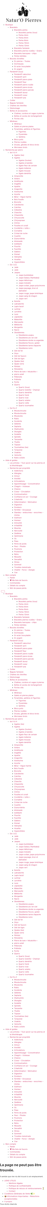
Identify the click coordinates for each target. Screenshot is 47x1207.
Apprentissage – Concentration (27, 484)
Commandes (15, 583)
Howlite (17, 259)
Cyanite (17, 236)
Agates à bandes (25, 163)
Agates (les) (19, 155)
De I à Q (13, 265)
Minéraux (13, 121)
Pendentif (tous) (16, 72)
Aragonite (18, 189)
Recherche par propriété (20, 468)
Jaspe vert (23, 298)
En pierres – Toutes (22, 61)
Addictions (18, 471)
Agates (17, 158)
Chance (17, 489)
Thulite (17, 442)
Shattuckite (19, 429)
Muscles (17, 528)
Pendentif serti (20, 77)
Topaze (17, 445)
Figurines (22, 132)
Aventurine (18, 192)
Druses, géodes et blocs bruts (26, 145)
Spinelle (17, 437)
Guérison (18, 518)
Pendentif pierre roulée (23, 85)
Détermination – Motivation (25, 502)
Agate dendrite (25, 173)
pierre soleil (19, 374)
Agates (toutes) (25, 160)
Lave (16, 314)
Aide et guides (11, 460)
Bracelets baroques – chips (25, 53)
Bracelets (13, 27)
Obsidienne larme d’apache (30, 345)
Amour (17, 476)
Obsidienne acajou (26, 335)
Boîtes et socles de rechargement (28, 116)
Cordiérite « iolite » (22, 228)
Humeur (17, 520)
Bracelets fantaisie (21, 48)
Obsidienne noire (25, 348)
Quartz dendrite (25, 392)
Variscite (17, 455)
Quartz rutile (24, 403)
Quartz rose (23, 398)
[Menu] (3, 591)
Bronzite (17, 202)
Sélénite (17, 424)
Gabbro (17, 252)
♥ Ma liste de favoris (18, 580)
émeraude (18, 241)
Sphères (22, 137)
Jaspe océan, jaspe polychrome (32, 285)
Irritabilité (18, 525)
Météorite (18, 325)
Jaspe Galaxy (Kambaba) (29, 278)
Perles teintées (20, 56)
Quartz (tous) (24, 387)
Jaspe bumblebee (26, 275)
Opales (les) (19, 361)
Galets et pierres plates (23, 126)
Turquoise (18, 450)
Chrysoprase (19, 220)
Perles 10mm (24, 43)
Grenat (17, 254)
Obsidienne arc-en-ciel (28, 338)
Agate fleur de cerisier (28, 165)
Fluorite (17, 246)
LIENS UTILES (10, 1181)
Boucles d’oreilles (17, 58)
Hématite (18, 257)
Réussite (17, 557)
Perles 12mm (24, 45)
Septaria (17, 426)
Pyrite (16, 382)
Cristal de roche (20, 233)
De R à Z (13, 408)
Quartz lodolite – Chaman (29, 390)
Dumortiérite (19, 238)
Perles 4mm (23, 35)
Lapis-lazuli (19, 306)
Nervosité (18, 531)
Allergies (17, 473)
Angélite (17, 184)
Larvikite (17, 311)
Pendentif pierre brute (23, 87)
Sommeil (17, 565)
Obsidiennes (19, 332)
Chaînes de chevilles (18, 105)
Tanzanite (18, 439)
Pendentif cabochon (22, 74)
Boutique (9, 25)
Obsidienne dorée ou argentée (31, 340)
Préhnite (17, 379)
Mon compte (10, 575)
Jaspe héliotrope (25, 280)
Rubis (16, 418)
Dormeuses (19, 64)
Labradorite (19, 304)
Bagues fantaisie (16, 103)
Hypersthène (19, 262)
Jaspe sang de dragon (28, 296)
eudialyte (18, 244)
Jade (16, 267)
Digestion (18, 505)
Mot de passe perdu (18, 588)
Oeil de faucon (20, 356)
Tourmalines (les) (21, 447)
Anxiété (17, 478)
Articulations (19, 481)
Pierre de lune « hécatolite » (25, 371)
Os (15, 538)
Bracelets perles (20, 30)
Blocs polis (18, 139)
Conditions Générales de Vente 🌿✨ (19, 1194)
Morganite (18, 327)
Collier (12, 100)
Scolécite (18, 421)
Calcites (17, 207)
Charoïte (17, 212)
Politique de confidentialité (20, 1186)
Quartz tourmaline (26, 405)
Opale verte (19, 364)
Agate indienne (25, 168)
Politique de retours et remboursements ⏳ (26, 1188)
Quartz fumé (24, 395)
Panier (12, 578)
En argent (18, 69)
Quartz (17, 385)
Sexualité (18, 559)
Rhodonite (18, 416)
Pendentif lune (20, 98)
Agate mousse (24, 171)
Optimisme (18, 536)
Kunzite (17, 301)
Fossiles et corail (21, 225)
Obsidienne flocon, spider (29, 343)
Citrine (17, 223)
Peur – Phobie (20, 546)
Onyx (16, 353)
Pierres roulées (20, 142)
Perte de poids (20, 544)
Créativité (18, 499)
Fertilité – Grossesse (22, 510)
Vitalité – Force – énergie (24, 570)
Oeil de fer (18, 351)
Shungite (17, 431)
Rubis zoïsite (19, 458)
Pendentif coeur (20, 95)
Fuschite (17, 249)
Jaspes (17, 272)
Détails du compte (17, 585)
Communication (20, 494)
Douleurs (18, 507)
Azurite (17, 194)
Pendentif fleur (20, 82)
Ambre (17, 178)
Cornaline (18, 231)
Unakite (17, 452)
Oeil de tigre (19, 358)
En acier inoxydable (22, 66)
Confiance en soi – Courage (25, 497)
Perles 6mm (23, 38)
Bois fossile (19, 199)
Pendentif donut (20, 92)
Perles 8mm (23, 40)
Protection (18, 551)
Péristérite (18, 369)
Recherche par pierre (14, 150)
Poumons (18, 549)
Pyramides (23, 134)
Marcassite (18, 322)
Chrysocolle (19, 218)
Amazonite (18, 176)
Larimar (17, 309)
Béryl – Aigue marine (22, 197)
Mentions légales (16, 1183)
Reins (16, 554)
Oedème (17, 533)
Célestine (18, 210)
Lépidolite (18, 317)
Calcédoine (19, 205)
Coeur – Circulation (22, 491)
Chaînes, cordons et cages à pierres (29, 113)
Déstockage (15, 108)
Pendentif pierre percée (24, 90)
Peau (16, 541)
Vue (15, 572)
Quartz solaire (24, 400)
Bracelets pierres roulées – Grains (28, 51)
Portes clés (19, 118)
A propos (8, 1201)
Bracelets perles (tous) (28, 32)
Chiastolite (18, 215)
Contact (12, 1191)
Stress (16, 562)
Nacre (16, 330)
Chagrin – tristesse (22, 486)
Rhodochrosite (20, 411)
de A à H (13, 152)
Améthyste (18, 181)
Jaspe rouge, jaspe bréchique (31, 293)
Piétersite (18, 377)
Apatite (17, 186)
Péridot (17, 366)
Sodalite (17, 434)
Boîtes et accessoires (18, 111)
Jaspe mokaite (25, 283)
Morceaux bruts (20, 147)
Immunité (18, 523)
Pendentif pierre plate (23, 79)
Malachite (18, 319)
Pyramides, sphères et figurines (27, 129)
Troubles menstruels (22, 567)
